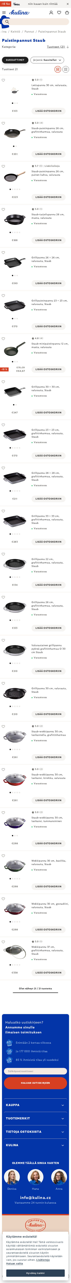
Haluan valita (14, 1263)
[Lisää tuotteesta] (15, 90)
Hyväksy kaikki (35, 1273)
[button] (35, 60)
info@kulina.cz (35, 1198)
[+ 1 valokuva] (15, 736)
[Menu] (4, 12)
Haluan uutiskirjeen (35, 1083)
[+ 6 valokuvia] (15, 866)
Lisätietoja (43, 1259)
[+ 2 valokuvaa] (15, 176)
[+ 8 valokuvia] (15, 909)
